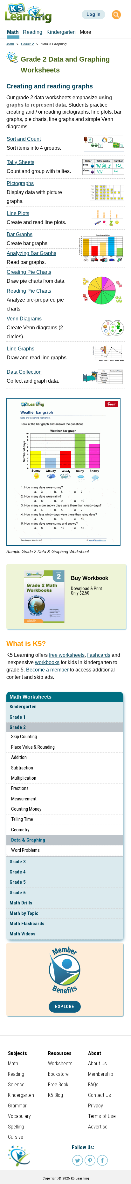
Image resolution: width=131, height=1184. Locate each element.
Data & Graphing (28, 840)
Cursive (15, 1137)
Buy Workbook (89, 578)
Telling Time (22, 819)
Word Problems (25, 850)
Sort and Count (24, 139)
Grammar (17, 1106)
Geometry (20, 830)
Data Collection (24, 372)
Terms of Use (102, 1116)
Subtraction (22, 768)
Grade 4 (18, 872)
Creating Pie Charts (29, 272)
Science (16, 1085)
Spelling (16, 1127)
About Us (97, 1063)
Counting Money (26, 809)
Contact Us (99, 1095)
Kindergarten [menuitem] (61, 32)
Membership (100, 1074)
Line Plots (18, 213)
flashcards (98, 655)
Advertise (97, 1127)
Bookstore (58, 1074)
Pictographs (20, 183)
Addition (19, 757)
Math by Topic (24, 913)
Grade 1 (18, 717)
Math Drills (21, 903)
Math (10, 44)
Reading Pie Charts (29, 291)
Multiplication (23, 778)
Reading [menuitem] (32, 32)
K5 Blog (55, 1095)
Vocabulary (19, 1116)
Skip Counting (24, 736)
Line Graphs (20, 348)
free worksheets (67, 655)
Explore (64, 1006)
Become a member (47, 669)
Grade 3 (18, 862)
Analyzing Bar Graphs (31, 253)
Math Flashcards (27, 923)
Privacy (95, 1106)
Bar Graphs (19, 234)
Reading (16, 1074)
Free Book (58, 1085)
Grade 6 (18, 892)
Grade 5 (18, 882)
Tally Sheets (20, 162)
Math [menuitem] (13, 32)
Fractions (20, 788)
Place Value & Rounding (33, 747)
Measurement (24, 799)
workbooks (47, 662)
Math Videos (22, 934)
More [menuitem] (85, 32)
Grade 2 (18, 727)
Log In (93, 14)
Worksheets (60, 1063)
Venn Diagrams (24, 318)
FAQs (93, 1085)
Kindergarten (23, 706)
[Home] (28, 13)
